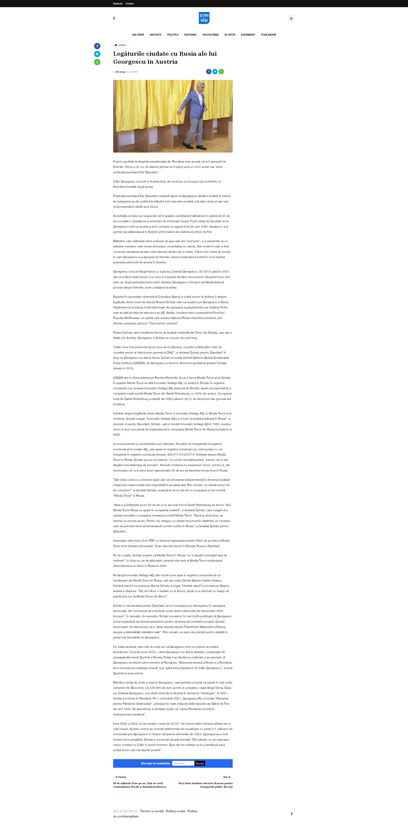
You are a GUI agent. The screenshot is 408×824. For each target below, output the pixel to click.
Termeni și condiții (152, 811)
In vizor (230, 34)
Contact (130, 3)
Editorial (190, 34)
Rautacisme (211, 34)
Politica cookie (175, 811)
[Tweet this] (215, 71)
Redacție (117, 3)
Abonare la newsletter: (156, 763)
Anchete (156, 34)
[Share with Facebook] (208, 71)
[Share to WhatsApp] (221, 71)
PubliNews (268, 34)
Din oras (138, 34)
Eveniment (248, 34)
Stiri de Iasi (120, 72)
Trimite (199, 763)
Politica (172, 34)
